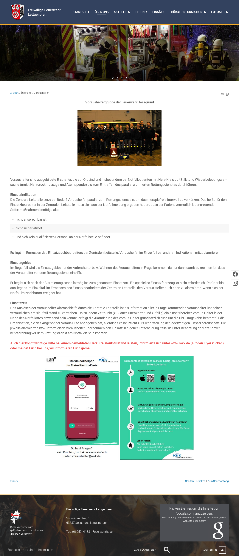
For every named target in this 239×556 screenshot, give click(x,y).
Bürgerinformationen (188, 12)
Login (29, 550)
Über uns (102, 12)
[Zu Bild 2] (117, 78)
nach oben (209, 549)
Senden (189, 481)
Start (16, 92)
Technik (141, 12)
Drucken (200, 481)
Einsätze (159, 12)
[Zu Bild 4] (127, 78)
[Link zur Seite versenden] (222, 94)
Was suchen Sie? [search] (145, 549)
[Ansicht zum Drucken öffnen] (227, 94)
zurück (14, 481)
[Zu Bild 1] (113, 78)
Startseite (81, 12)
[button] (15, 53)
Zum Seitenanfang (218, 481)
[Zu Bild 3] (122, 78)
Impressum (45, 550)
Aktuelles (122, 12)
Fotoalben (219, 12)
